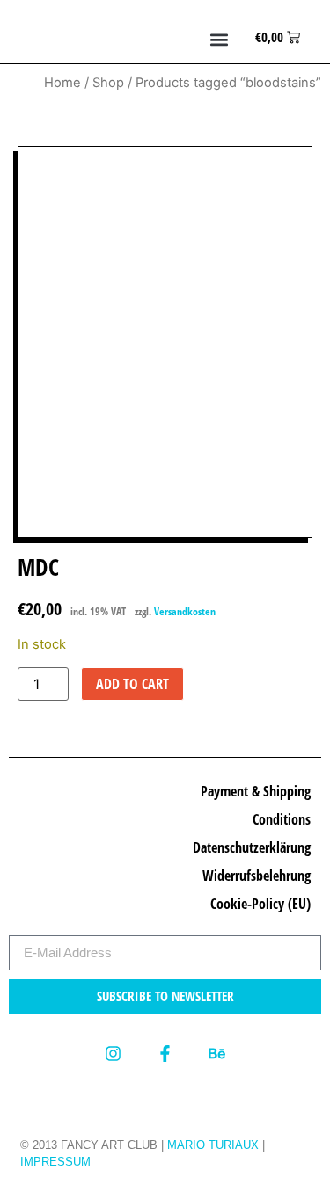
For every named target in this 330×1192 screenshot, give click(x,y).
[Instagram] (112, 1053)
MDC (38, 567)
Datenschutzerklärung (252, 847)
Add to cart (132, 684)
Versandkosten (185, 611)
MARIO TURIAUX (213, 1145)
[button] (219, 40)
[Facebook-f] (165, 1053)
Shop (108, 83)
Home (62, 83)
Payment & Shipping (256, 791)
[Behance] (216, 1053)
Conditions (282, 819)
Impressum (55, 1161)
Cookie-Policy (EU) (260, 903)
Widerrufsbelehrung (256, 875)
